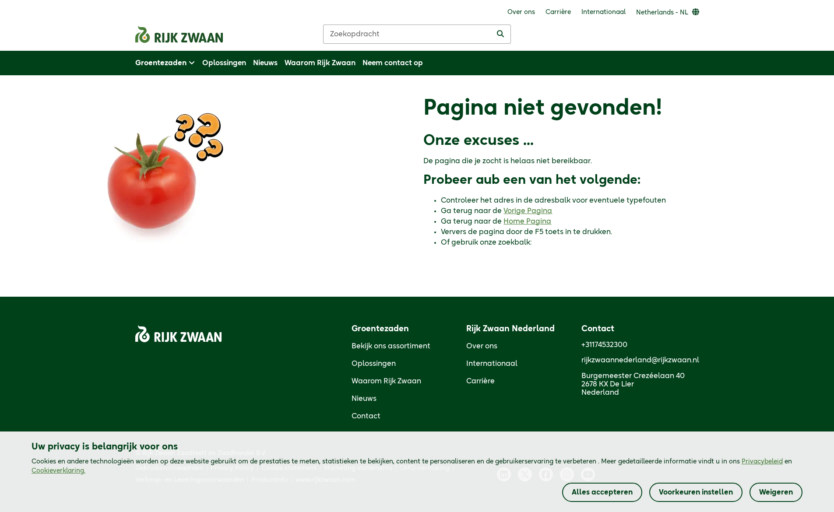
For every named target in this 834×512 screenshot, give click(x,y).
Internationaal (491, 363)
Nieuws (364, 398)
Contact (366, 416)
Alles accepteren (602, 492)
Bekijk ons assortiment (391, 346)
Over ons (481, 346)
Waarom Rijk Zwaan (386, 381)
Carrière (480, 381)
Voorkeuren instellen (696, 492)
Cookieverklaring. (58, 471)
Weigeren (776, 492)
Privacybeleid (762, 462)
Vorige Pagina (527, 210)
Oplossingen (374, 363)
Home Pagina (527, 221)
